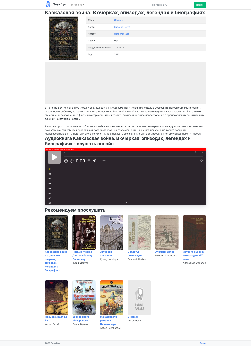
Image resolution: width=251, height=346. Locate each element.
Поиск (199, 4)
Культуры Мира (109, 259)
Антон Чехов (135, 320)
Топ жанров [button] (76, 4)
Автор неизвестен (110, 327)
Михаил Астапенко (166, 255)
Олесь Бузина (80, 324)
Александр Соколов (194, 262)
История (118, 20)
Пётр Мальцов (121, 34)
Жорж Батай (52, 324)
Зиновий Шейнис (137, 259)
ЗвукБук (59, 4)
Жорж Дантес (80, 262)
